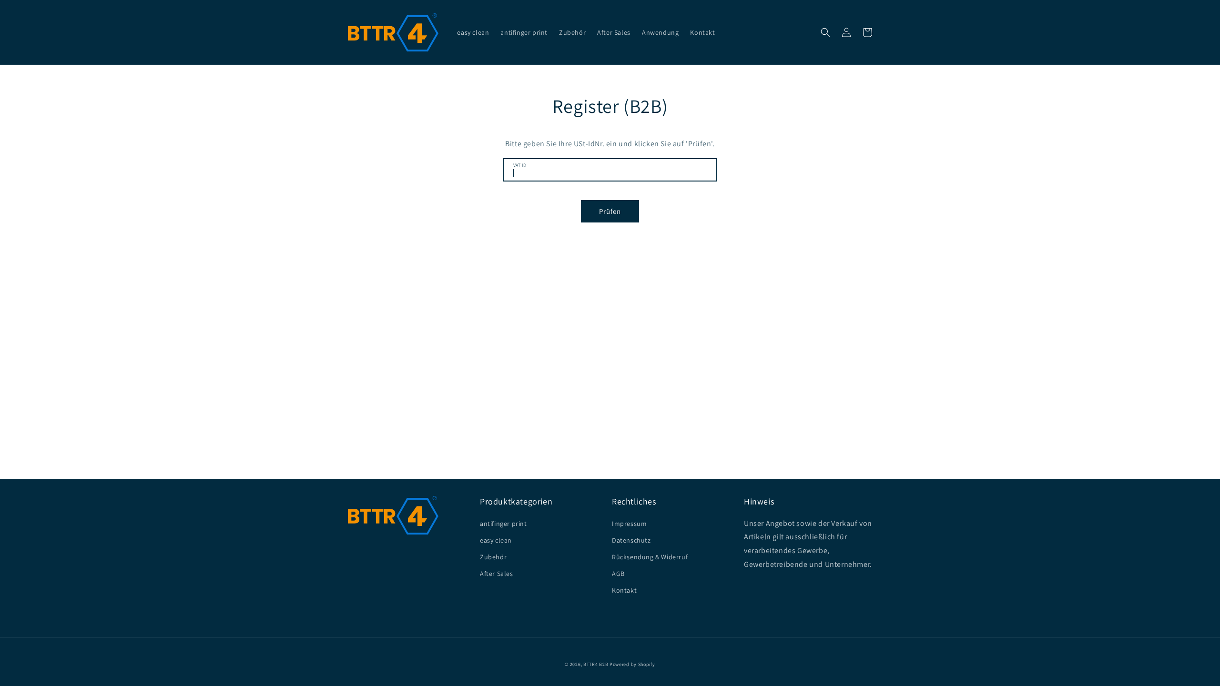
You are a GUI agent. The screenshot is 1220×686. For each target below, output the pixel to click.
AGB (618, 573)
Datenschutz (631, 540)
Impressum (629, 523)
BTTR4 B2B (595, 664)
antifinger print (503, 523)
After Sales (496, 573)
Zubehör (493, 557)
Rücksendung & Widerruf (650, 557)
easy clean (496, 540)
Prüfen (610, 211)
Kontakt (624, 590)
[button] (825, 32)
